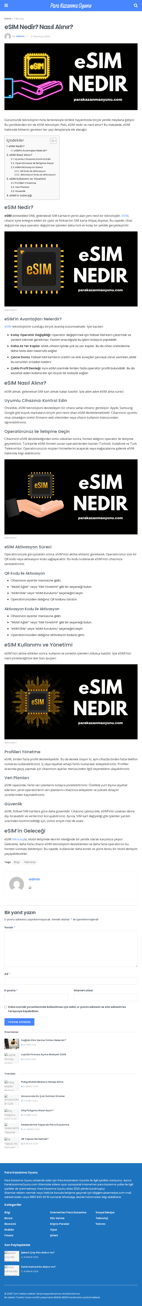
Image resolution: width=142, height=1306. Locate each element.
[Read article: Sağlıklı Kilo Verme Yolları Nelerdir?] (11, 1044)
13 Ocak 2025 (29, 1059)
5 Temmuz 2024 (30, 1086)
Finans (8, 1235)
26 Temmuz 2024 (31, 1129)
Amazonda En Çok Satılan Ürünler (43, 1096)
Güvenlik (20, 191)
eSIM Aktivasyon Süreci (29, 167)
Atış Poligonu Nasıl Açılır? (37, 1110)
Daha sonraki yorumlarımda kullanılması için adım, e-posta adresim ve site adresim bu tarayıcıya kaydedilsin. (67, 1009)
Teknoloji (19, 18)
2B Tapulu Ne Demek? (35, 1139)
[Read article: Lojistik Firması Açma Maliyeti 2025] (11, 1058)
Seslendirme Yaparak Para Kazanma (45, 1124)
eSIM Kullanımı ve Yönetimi (27, 179)
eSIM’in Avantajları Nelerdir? (30, 150)
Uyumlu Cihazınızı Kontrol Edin (33, 159)
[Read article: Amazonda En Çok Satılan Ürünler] (11, 1100)
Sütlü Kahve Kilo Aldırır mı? (38, 1267)
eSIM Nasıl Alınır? (20, 155)
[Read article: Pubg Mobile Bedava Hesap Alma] (11, 1085)
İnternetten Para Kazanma (68, 1212)
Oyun (53, 1230)
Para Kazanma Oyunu (70, 5)
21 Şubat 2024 (30, 1115)
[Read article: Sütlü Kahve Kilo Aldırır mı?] (11, 1270)
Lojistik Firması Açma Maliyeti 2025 (43, 1054)
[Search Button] (136, 5)
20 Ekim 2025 (29, 1044)
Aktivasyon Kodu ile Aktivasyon (38, 174)
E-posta (11, 990)
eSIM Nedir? (16, 146)
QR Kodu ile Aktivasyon (32, 171)
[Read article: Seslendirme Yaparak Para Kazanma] (11, 1128)
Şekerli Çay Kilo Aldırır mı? (38, 1252)
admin (20, 36)
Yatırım (100, 1224)
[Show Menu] (6, 5)
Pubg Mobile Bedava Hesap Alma (42, 1082)
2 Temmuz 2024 (40, 36)
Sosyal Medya (105, 1212)
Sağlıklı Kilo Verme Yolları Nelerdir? (43, 1040)
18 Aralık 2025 (30, 1143)
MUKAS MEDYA (61, 1297)
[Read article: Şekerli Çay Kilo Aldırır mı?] (11, 1256)
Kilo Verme (57, 1218)
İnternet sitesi (83, 990)
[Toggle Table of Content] (51, 141)
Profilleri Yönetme (25, 183)
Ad (7, 974)
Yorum (10, 927)
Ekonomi (10, 1224)
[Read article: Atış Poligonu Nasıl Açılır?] (11, 1114)
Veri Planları (22, 187)
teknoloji (18, 839)
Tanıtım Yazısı (24, 1297)
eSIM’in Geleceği (20, 195)
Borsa (8, 1218)
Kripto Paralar (59, 1224)
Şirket (54, 1235)
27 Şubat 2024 (30, 1100)
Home (7, 18)
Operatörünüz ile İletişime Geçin (34, 163)
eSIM (125, 216)
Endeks (9, 1230)
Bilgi (17, 862)
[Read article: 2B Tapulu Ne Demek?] (11, 1142)
